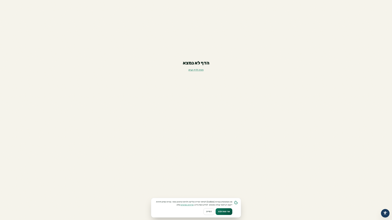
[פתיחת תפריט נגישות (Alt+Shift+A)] (385, 213)
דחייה (209, 211)
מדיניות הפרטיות (187, 205)
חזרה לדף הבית (196, 70)
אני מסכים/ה (224, 211)
